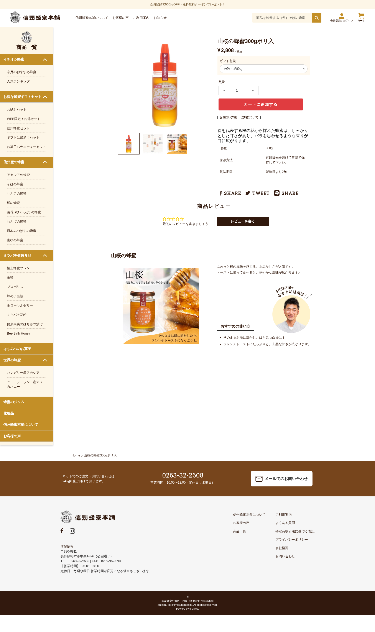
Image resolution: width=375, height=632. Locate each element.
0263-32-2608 (182, 475)
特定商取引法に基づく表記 (294, 531)
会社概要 (281, 548)
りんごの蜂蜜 (16, 193)
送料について (249, 117)
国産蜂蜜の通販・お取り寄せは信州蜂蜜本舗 (187, 600)
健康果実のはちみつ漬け (25, 324)
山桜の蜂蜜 (15, 240)
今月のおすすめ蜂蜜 (21, 72)
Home (75, 455)
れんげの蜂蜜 (16, 221)
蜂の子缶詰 (15, 296)
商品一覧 (239, 531)
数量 (222, 82)
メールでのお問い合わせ (286, 478)
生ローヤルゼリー (20, 305)
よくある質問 (285, 523)
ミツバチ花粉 (16, 315)
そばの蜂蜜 (15, 184)
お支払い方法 (228, 117)
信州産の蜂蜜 (13, 162)
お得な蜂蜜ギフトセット (22, 96)
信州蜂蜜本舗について (20, 424)
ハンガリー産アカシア (23, 372)
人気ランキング (18, 81)
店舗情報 (67, 546)
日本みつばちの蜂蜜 (21, 231)
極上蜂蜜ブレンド (20, 268)
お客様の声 (12, 436)
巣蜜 (10, 277)
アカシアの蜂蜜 (18, 175)
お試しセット (16, 109)
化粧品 (8, 413)
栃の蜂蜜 (13, 203)
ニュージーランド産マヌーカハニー (26, 384)
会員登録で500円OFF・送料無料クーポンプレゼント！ (187, 4)
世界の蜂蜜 (12, 360)
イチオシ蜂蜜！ (15, 59)
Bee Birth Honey (18, 333)
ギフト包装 (228, 61)
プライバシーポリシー (291, 539)
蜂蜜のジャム (13, 402)
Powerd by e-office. (187, 608)
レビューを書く (243, 221)
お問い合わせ (285, 556)
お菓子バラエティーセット (26, 147)
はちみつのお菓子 (17, 349)
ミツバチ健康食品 (17, 255)
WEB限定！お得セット (23, 119)
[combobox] (286, 18)
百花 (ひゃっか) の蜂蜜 (24, 212)
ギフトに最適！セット (23, 137)
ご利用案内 (283, 514)
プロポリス (15, 287)
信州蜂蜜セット (18, 128)
